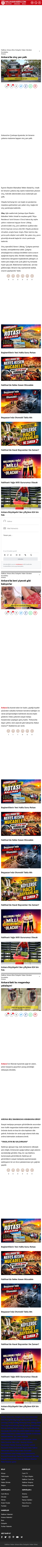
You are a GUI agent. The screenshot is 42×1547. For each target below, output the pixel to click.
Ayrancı (19, 1456)
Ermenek (4, 1456)
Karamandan (5, 1445)
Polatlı (15, 1428)
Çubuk (9, 1422)
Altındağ (12, 1420)
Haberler (12, 1445)
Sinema (24, 1494)
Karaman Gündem (27, 1442)
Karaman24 (5, 1448)
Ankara (3, 54)
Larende (32, 1445)
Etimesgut (22, 1422)
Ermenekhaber (12, 1456)
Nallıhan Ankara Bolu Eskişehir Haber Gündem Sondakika (16, 51)
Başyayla (4, 1459)
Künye (3, 1473)
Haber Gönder (5, 1482)
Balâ (21, 1420)
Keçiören (27, 1425)
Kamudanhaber (6, 1453)
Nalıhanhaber (5, 1450)
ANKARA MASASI (7, 1436)
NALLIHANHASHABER (8, 1439)
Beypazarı (26, 1420)
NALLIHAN (12, 1431)
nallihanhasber (27, 1439)
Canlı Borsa (5, 1494)
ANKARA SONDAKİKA (33, 1434)
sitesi (2, 1420)
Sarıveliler (36, 1456)
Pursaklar (20, 1428)
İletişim (3, 1485)
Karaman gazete (11, 1462)
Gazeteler (25, 1497)
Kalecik (21, 1425)
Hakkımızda (5, 1476)
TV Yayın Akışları (27, 1476)
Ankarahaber (33, 1417)
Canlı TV (25, 1473)
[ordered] (16, 555)
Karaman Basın (12, 1459)
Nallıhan (3, 1417)
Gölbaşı (33, 1422)
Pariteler (3, 1506)
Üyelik (3, 1479)
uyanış (23, 1453)
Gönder (20, 559)
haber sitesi (25, 1417)
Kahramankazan (13, 1425)
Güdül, (39, 1422)
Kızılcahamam (35, 1425)
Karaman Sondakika (22, 1445)
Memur (12, 1450)
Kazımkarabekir (27, 1456)
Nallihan (19, 1439)
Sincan (26, 1428)
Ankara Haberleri (6, 1517)
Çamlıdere (33, 1420)
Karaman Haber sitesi (12, 1442)
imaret (14, 1453)
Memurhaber (19, 1450)
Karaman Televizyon (24, 1459)
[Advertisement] (21, 27)
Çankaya (4, 1422)
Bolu (13, 1417)
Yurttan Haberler (6, 1526)
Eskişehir (18, 1417)
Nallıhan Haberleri (7, 1514)
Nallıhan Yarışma (27, 1482)
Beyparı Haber (27, 1448)
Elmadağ (15, 1422)
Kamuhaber (28, 1450)
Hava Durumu (26, 1503)
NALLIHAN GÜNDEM (21, 1436)
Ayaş (17, 1420)
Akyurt (7, 1420)
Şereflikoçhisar (34, 1428)
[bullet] (19, 555)
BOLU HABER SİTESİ (18, 1434)
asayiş (18, 1453)
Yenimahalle (5, 1431)
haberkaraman (30, 1453)
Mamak (3, 1428)
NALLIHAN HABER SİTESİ (25, 1431)
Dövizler (3, 1497)
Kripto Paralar (5, 1503)
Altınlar (3, 1500)
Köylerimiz (25, 1506)
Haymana (4, 1425)
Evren (28, 1422)
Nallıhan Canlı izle (28, 1479)
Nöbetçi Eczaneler (28, 1485)
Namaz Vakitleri (27, 1500)
